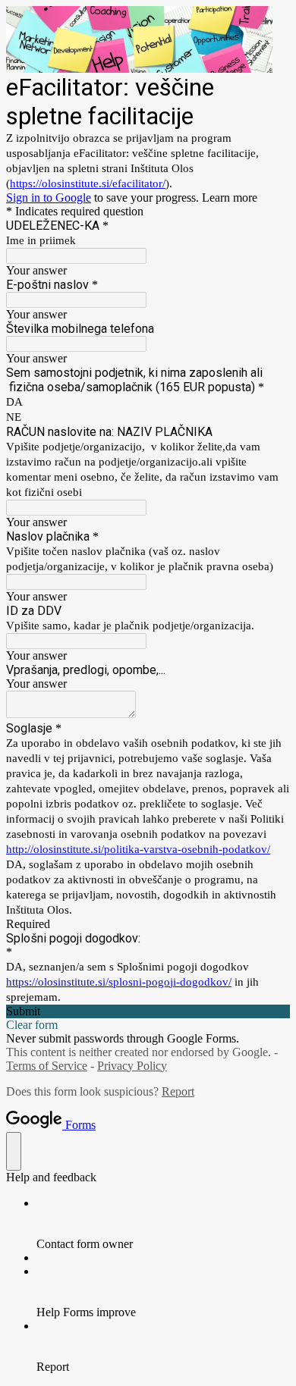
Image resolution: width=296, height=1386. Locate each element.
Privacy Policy (132, 1065)
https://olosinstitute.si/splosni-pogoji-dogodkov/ (118, 982)
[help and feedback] (13, 1151)
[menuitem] (163, 1223)
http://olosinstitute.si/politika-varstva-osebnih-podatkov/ (138, 849)
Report (178, 1091)
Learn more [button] (229, 197)
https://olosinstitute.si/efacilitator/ (87, 183)
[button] (148, 1011)
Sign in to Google (48, 197)
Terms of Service (46, 1065)
